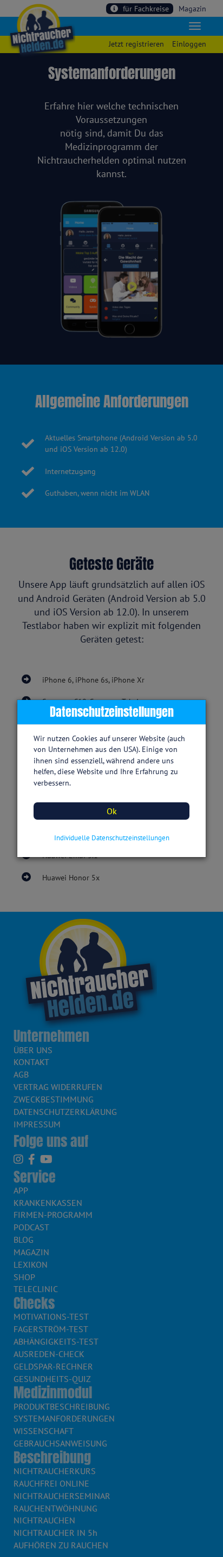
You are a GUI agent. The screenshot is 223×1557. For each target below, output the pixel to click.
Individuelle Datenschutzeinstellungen (111, 837)
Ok (112, 811)
